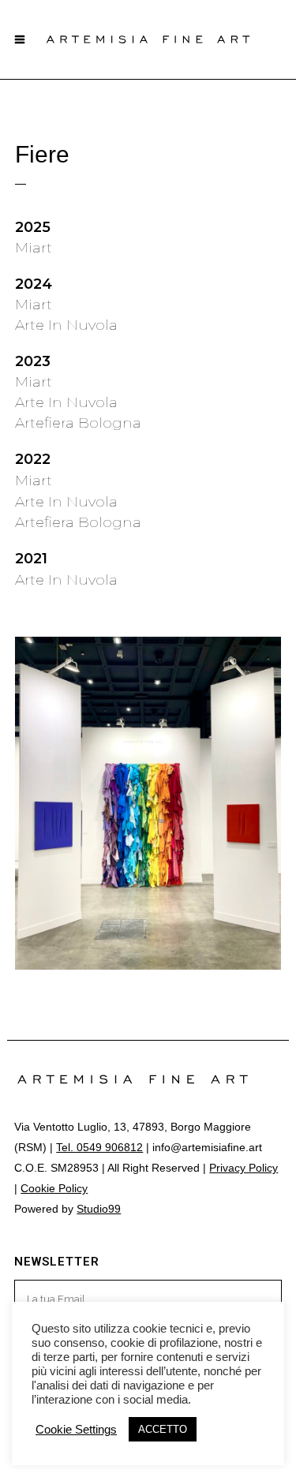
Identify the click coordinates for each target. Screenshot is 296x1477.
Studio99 (99, 1208)
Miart (33, 247)
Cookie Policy (54, 1188)
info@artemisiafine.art (207, 1147)
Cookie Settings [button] (76, 1429)
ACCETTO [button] (162, 1429)
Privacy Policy (243, 1167)
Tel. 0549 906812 (99, 1147)
